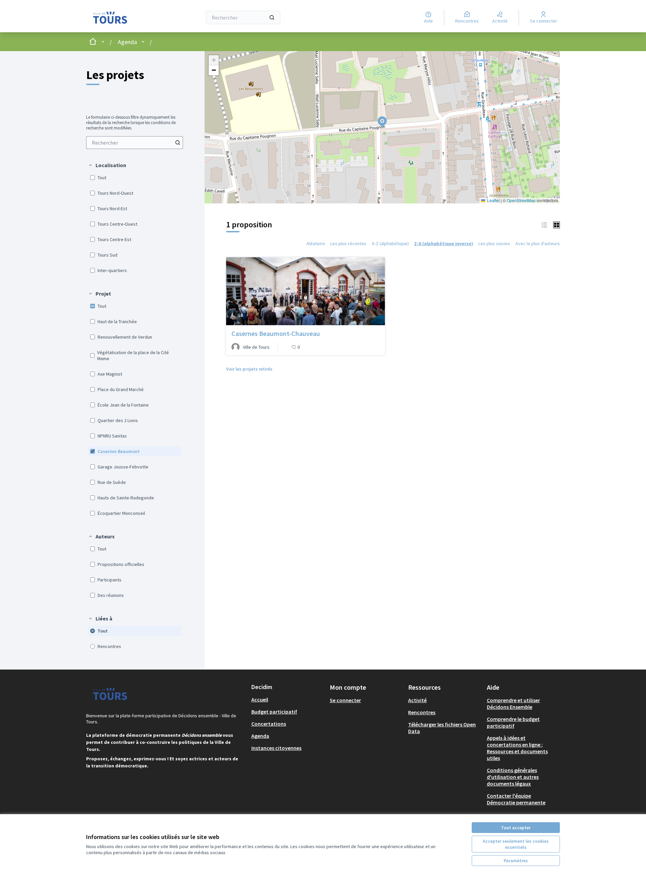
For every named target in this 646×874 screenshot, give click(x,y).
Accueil (259, 699)
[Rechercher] (271, 17)
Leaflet (493, 200)
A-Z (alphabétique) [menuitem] (390, 243)
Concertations (268, 723)
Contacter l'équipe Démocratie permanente (516, 799)
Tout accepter (516, 828)
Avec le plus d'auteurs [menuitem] (537, 243)
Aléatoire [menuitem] (316, 243)
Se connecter (345, 700)
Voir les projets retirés (249, 369)
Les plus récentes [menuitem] (348, 243)
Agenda (127, 42)
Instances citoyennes (276, 748)
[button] (107, 165)
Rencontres (421, 712)
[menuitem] (134, 142)
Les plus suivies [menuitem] (494, 243)
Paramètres (516, 861)
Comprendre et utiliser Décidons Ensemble (513, 703)
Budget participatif (274, 711)
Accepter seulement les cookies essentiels (516, 844)
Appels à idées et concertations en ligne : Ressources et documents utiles (517, 747)
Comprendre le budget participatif (513, 722)
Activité (417, 700)
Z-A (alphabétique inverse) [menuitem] (443, 243)
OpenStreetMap (521, 200)
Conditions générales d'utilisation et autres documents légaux (513, 777)
